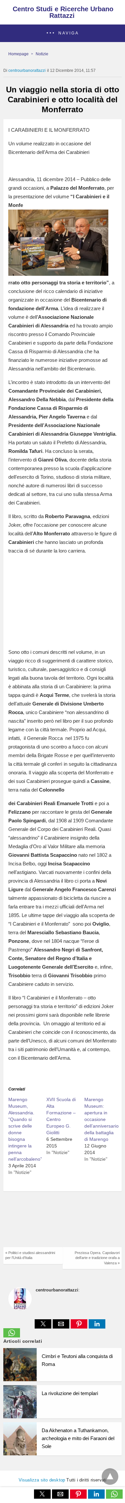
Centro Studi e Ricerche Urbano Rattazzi (63, 12)
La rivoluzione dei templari (70, 1393)
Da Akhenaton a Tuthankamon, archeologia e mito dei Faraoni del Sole (78, 1438)
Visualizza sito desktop (42, 1480)
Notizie (42, 54)
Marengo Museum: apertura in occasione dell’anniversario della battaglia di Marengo (101, 1119)
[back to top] (110, 1476)
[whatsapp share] (11, 1335)
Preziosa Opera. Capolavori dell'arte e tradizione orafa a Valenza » (97, 1258)
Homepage (18, 54)
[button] (62, 33)
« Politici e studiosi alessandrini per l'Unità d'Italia (30, 1255)
